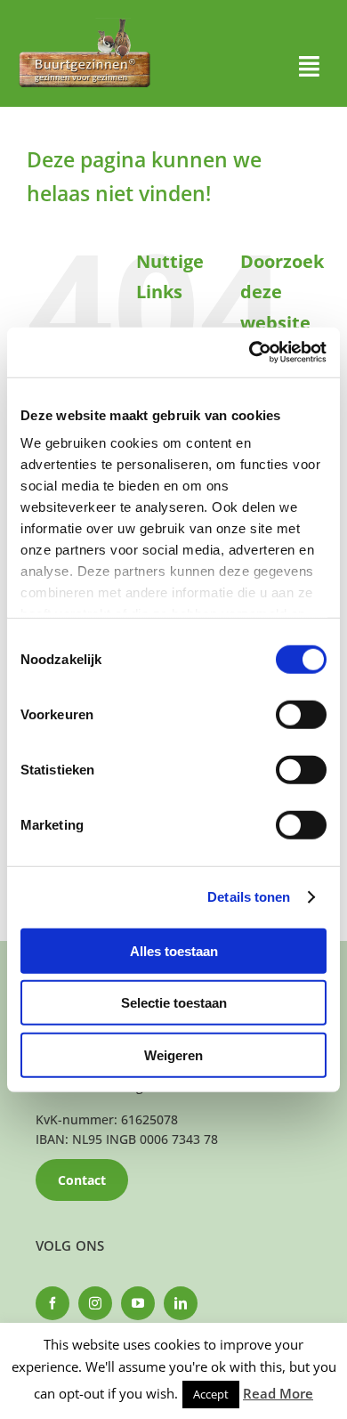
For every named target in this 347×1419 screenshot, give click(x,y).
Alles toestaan (174, 950)
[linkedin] (181, 1303)
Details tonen (248, 896)
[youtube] (138, 1303)
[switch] (301, 714)
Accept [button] (211, 1394)
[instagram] (95, 1303)
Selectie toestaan (174, 1002)
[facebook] (52, 1303)
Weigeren (173, 1054)
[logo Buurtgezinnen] (84, 23)
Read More (278, 1393)
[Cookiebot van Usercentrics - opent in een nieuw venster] (250, 352)
